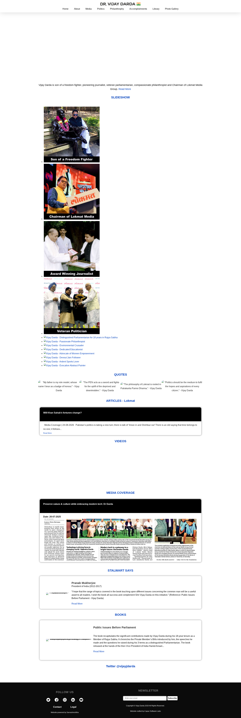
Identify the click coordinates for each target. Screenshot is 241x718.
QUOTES (120, 374)
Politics (100, 9)
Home (65, 9)
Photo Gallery (172, 9)
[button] (195, 4)
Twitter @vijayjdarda (120, 666)
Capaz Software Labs (152, 711)
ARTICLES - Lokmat (120, 400)
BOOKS (120, 614)
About (77, 9)
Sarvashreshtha (73, 712)
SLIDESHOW (120, 97)
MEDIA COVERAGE (120, 492)
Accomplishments (138, 9)
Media (88, 9)
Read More (125, 89)
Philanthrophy (117, 9)
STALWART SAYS (120, 570)
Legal (73, 707)
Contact (61, 707)
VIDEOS (120, 441)
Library (156, 9)
